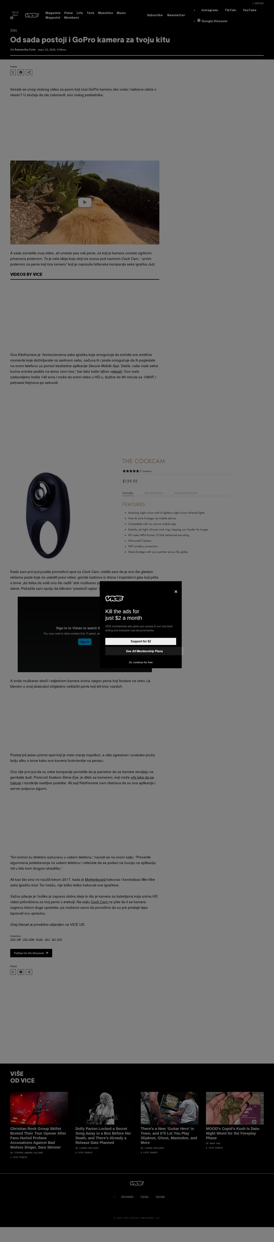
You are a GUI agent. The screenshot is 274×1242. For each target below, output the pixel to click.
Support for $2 (141, 641)
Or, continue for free (141, 662)
